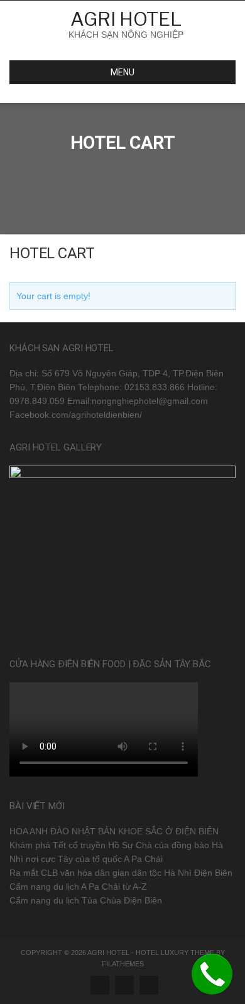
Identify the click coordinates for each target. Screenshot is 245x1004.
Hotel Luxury (162, 952)
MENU (122, 72)
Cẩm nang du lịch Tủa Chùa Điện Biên (85, 900)
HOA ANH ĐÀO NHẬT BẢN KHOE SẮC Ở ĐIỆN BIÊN (114, 831)
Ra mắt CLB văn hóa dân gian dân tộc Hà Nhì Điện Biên (120, 873)
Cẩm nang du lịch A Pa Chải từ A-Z (78, 886)
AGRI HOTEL (126, 19)
